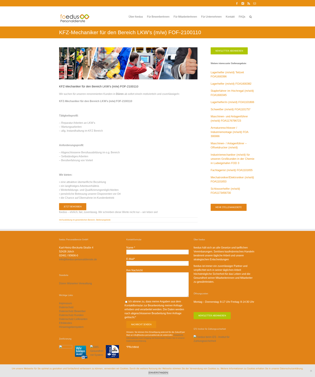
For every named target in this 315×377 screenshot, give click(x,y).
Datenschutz (66, 307)
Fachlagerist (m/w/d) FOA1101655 (231, 170)
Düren (62, 283)
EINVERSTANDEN (158, 372)
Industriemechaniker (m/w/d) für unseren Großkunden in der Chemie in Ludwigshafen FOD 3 (232, 159)
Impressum (65, 303)
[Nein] (311, 370)
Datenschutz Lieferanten (73, 319)
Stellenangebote (103, 220)
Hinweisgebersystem (71, 327)
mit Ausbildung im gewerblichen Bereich (77, 220)
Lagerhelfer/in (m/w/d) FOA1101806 (232, 102)
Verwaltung (86, 283)
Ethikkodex (65, 323)
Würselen (72, 283)
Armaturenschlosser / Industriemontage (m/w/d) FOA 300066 (229, 132)
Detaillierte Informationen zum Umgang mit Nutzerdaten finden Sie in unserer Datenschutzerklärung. (155, 338)
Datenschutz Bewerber (72, 311)
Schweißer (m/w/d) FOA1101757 (230, 109)
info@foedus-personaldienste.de (78, 259)
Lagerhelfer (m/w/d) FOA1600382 (231, 83)
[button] (250, 16)
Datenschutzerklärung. (291, 368)
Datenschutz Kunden (71, 315)
